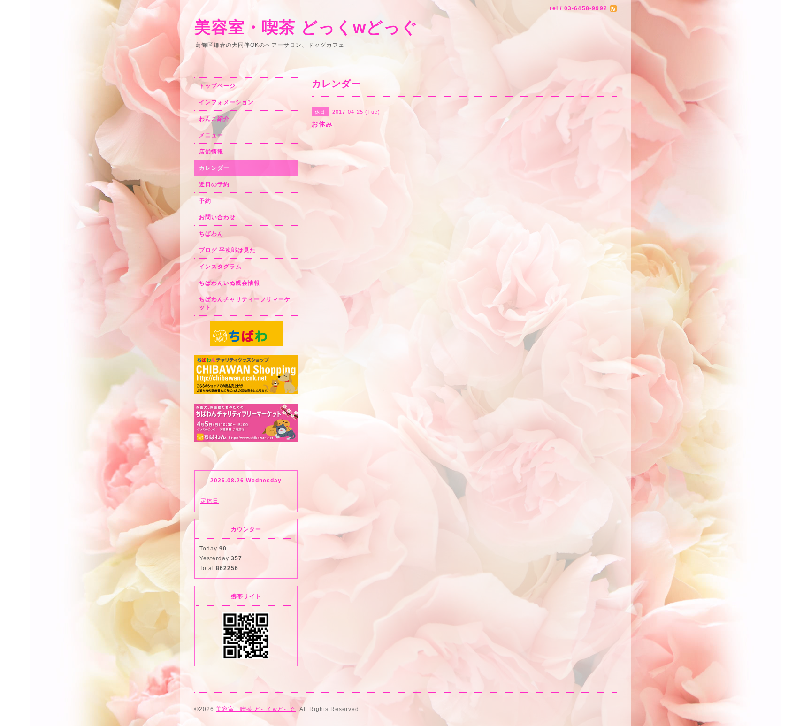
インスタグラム (220, 266)
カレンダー (214, 168)
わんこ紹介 (214, 118)
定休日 (209, 500)
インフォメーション (226, 102)
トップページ (217, 86)
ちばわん (211, 233)
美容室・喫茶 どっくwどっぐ (306, 27)
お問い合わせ (217, 217)
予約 (205, 201)
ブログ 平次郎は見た (227, 250)
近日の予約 (214, 184)
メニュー (211, 135)
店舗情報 (211, 151)
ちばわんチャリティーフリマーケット (245, 303)
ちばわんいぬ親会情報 (229, 283)
